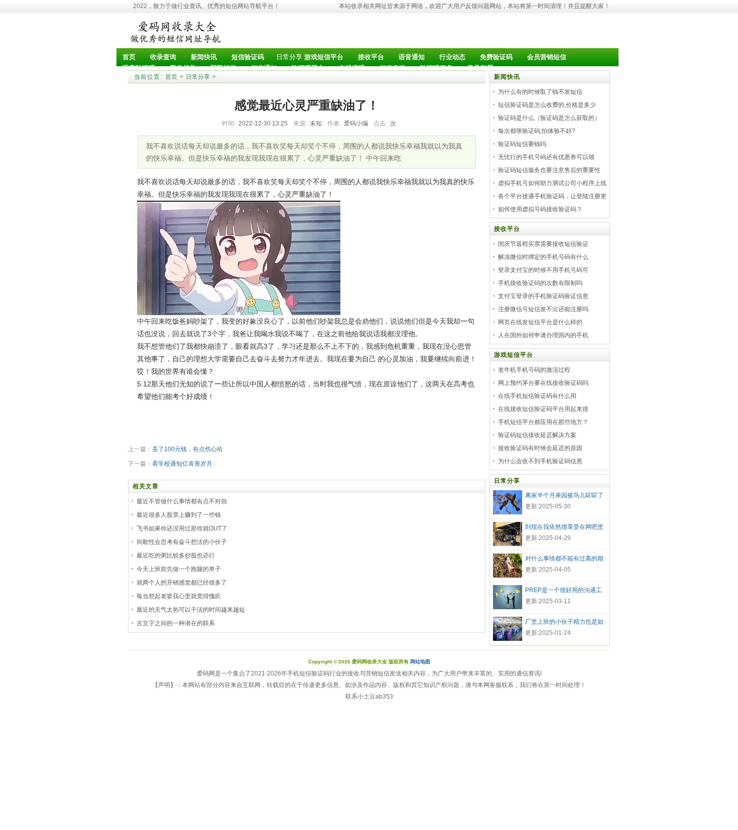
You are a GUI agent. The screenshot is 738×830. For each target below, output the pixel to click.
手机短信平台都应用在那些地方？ (543, 422)
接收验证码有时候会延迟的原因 (540, 448)
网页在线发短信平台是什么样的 (540, 322)
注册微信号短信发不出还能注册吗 (543, 309)
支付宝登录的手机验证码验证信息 (543, 296)
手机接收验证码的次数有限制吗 (540, 283)
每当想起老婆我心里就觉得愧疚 (179, 596)
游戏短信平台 (513, 354)
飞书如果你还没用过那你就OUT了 (182, 528)
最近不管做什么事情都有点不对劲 (182, 501)
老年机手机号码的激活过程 (534, 369)
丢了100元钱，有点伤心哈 (187, 449)
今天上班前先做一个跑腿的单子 (179, 569)
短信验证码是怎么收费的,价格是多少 (547, 104)
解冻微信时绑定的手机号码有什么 (543, 256)
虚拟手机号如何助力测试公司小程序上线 (552, 183)
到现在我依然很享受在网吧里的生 (564, 527)
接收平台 (507, 228)
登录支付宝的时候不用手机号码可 (543, 269)
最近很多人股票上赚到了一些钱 (179, 514)
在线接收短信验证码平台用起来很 (543, 408)
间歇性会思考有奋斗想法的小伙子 (182, 541)
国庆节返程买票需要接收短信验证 (543, 243)
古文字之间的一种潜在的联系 (176, 623)
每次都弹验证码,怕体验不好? (536, 130)
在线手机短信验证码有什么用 (537, 395)
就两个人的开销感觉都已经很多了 (182, 582)
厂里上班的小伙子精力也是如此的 (564, 622)
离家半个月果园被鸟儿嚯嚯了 (564, 495)
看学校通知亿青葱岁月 (182, 463)
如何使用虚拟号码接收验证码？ (540, 209)
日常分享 (289, 57)
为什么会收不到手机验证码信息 (540, 461)
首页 (171, 76)
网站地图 (420, 661)
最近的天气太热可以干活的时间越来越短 (191, 609)
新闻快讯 (507, 76)
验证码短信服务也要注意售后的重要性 (549, 170)
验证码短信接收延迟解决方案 (537, 435)
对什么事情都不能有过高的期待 (564, 559)
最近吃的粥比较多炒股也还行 (176, 555)
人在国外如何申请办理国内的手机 (543, 335)
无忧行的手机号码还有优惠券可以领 (546, 157)
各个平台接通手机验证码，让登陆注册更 (552, 196)
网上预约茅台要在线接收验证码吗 (543, 382)
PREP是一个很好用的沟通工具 (563, 591)
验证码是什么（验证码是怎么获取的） (549, 117)
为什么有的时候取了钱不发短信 (540, 91)
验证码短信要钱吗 (522, 144)
